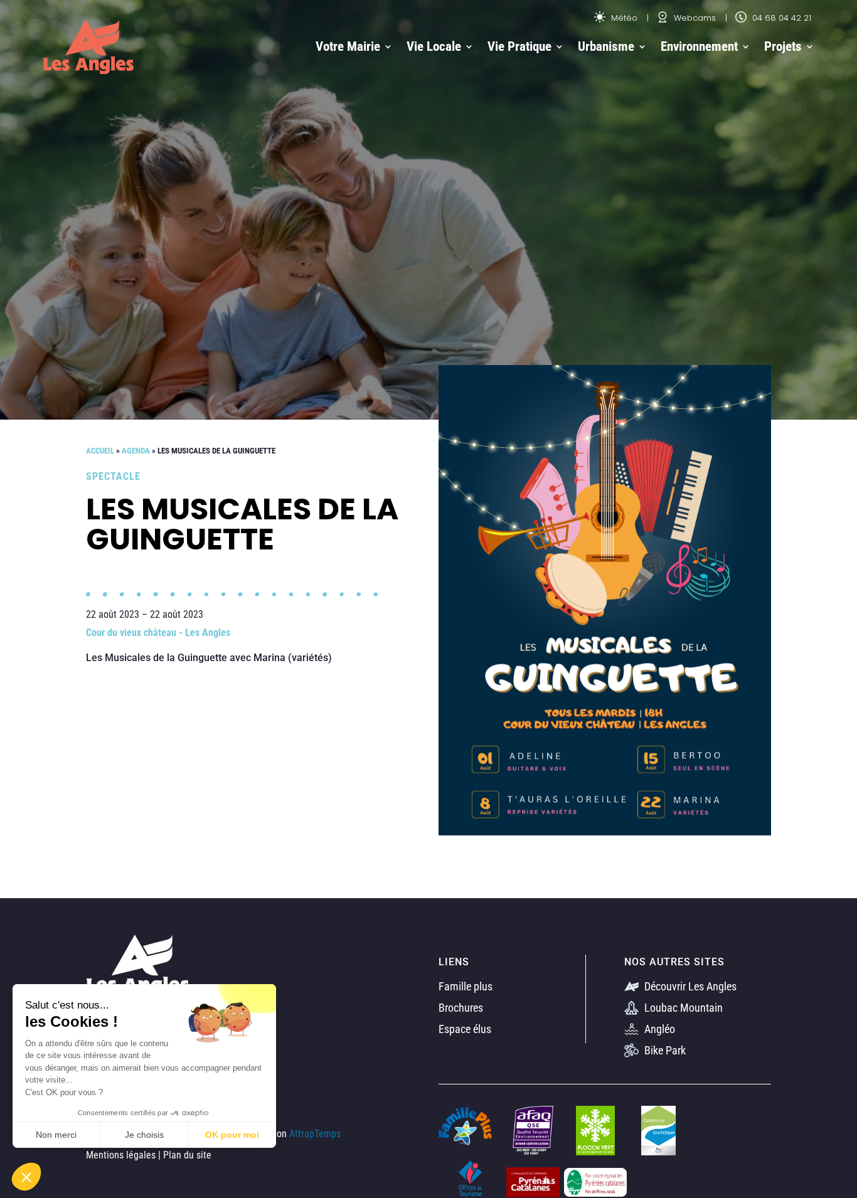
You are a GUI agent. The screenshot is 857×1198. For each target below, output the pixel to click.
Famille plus (465, 986)
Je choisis (144, 1135)
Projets (783, 46)
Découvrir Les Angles (689, 986)
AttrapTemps (315, 1134)
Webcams (693, 18)
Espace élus (465, 1029)
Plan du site (187, 1155)
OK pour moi (232, 1135)
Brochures (461, 1007)
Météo (623, 18)
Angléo (658, 1029)
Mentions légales (121, 1155)
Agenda (136, 450)
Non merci (56, 1135)
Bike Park (664, 1050)
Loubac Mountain (682, 1007)
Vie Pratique (519, 46)
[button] (26, 1177)
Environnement (699, 46)
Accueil (100, 450)
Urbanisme (606, 46)
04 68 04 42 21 (780, 18)
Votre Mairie (348, 46)
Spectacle (113, 476)
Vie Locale (434, 46)
